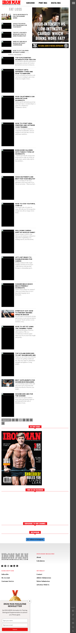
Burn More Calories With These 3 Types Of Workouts (24, 152)
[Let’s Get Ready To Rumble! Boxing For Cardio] (7, 258)
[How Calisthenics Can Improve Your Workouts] (7, 97)
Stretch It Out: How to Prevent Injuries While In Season (24, 312)
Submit (15, 629)
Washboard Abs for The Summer (24, 395)
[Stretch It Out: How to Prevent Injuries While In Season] (7, 317)
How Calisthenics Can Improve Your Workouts (24, 98)
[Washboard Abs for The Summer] (7, 394)
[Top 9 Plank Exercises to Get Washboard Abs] (7, 354)
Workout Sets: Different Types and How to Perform (24, 71)
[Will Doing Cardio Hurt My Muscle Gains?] (7, 231)
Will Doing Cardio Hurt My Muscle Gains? (25, 231)
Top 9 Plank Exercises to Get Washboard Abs (25, 354)
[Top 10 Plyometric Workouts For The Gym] (7, 58)
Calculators (41, 561)
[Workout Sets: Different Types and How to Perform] (7, 70)
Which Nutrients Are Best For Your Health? (25, 178)
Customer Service (7, 581)
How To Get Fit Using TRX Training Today (24, 327)
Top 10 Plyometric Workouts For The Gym (25, 58)
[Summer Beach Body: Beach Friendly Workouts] (7, 284)
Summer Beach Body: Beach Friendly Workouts (24, 286)
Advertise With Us (43, 585)
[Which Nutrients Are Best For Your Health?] (7, 177)
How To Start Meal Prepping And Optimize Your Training (25, 125)
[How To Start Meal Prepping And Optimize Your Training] (7, 124)
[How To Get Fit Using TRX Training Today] (7, 327)
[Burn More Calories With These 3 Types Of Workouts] (7, 151)
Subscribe (30, 3)
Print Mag (43, 3)
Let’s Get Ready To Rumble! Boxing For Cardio (23, 259)
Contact (39, 574)
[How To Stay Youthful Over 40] (7, 204)
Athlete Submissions (44, 578)
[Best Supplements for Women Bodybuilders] (7, 386)
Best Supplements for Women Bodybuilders (25, 381)
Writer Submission (43, 581)
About (39, 557)
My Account (5, 578)
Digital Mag (56, 3)
